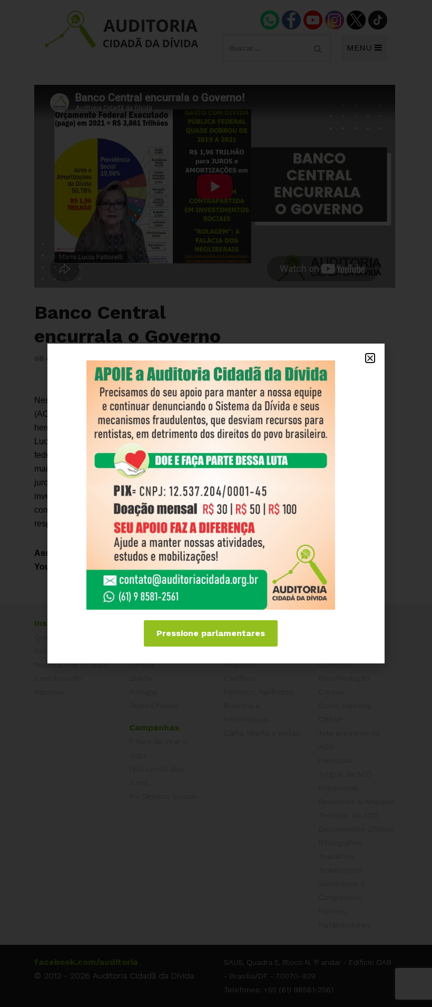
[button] (370, 358)
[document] (216, 503)
